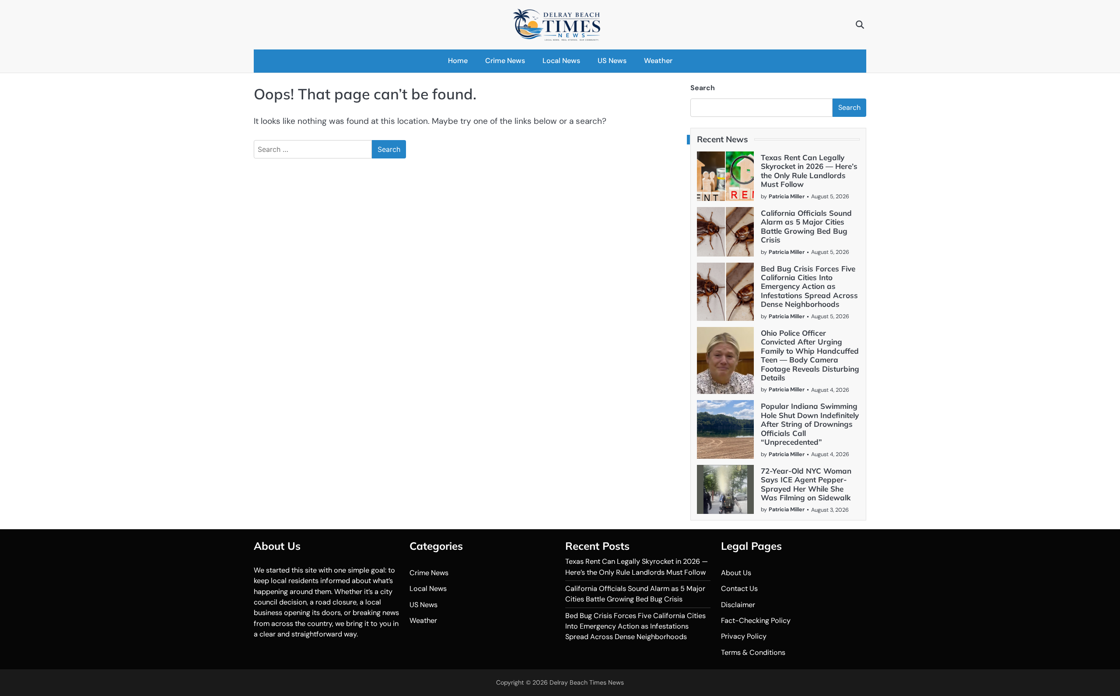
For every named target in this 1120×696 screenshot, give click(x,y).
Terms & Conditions (753, 652)
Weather (658, 60)
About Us (736, 572)
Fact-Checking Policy (756, 620)
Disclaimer (738, 604)
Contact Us (739, 588)
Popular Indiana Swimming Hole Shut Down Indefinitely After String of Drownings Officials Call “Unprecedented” (810, 423)
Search (702, 87)
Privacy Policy (743, 636)
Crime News (505, 60)
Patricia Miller (787, 196)
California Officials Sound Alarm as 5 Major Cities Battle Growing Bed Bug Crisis (806, 226)
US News (612, 60)
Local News (561, 60)
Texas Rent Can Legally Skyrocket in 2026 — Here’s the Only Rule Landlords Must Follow (809, 171)
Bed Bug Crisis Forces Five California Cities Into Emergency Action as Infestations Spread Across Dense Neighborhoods (809, 286)
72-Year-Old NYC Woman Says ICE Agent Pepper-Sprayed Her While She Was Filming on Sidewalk (806, 484)
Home (458, 60)
